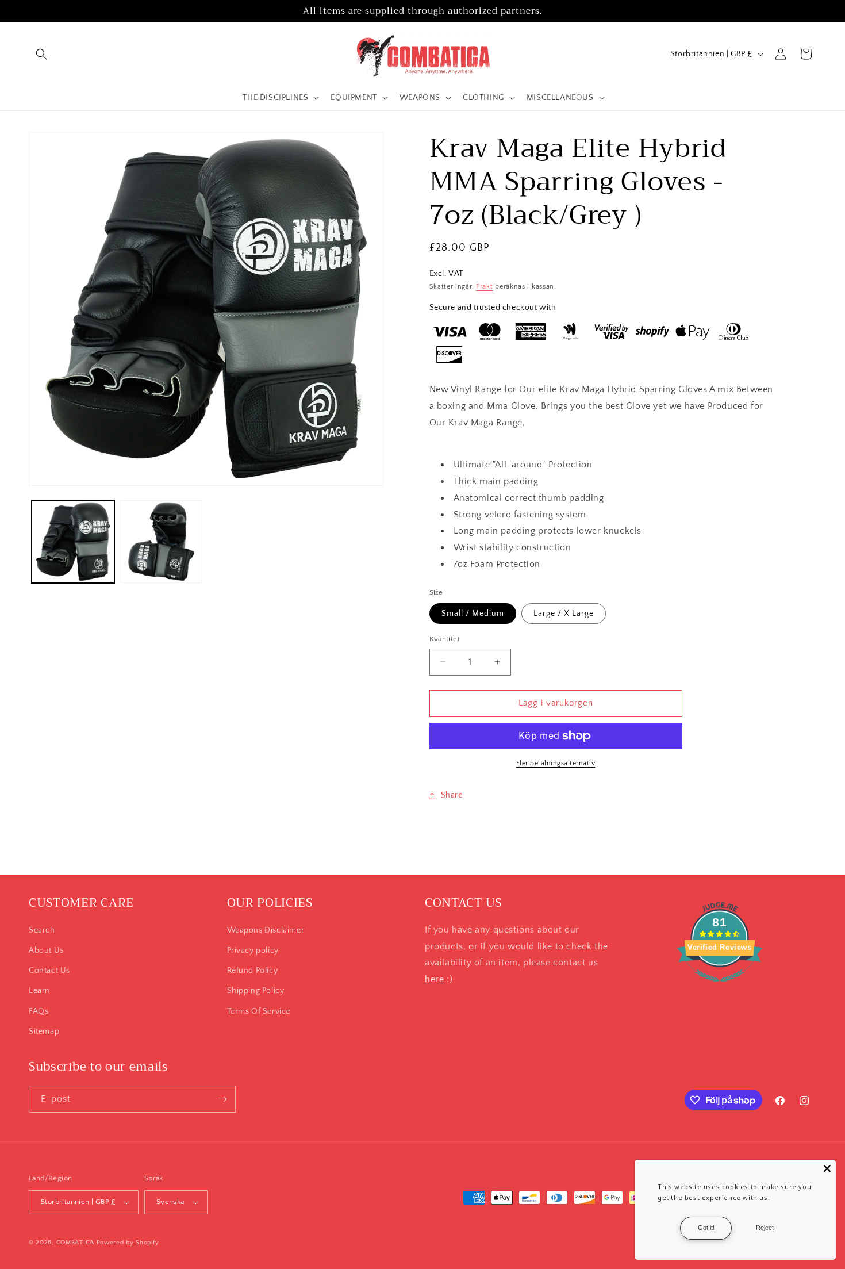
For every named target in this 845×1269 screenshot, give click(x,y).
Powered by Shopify (128, 1242)
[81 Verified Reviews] (719, 988)
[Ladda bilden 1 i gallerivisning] (73, 541)
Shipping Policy (256, 990)
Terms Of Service (259, 1011)
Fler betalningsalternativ (556, 763)
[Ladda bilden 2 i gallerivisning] (161, 541)
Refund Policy (252, 970)
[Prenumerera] (222, 1099)
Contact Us (49, 970)
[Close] (827, 1168)
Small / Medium (472, 613)
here (434, 979)
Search (42, 930)
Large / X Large (563, 613)
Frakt (484, 286)
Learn (39, 990)
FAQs (38, 1011)
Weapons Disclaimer (266, 930)
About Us (46, 950)
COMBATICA (75, 1242)
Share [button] (452, 795)
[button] (41, 54)
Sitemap (44, 1031)
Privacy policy (253, 950)
